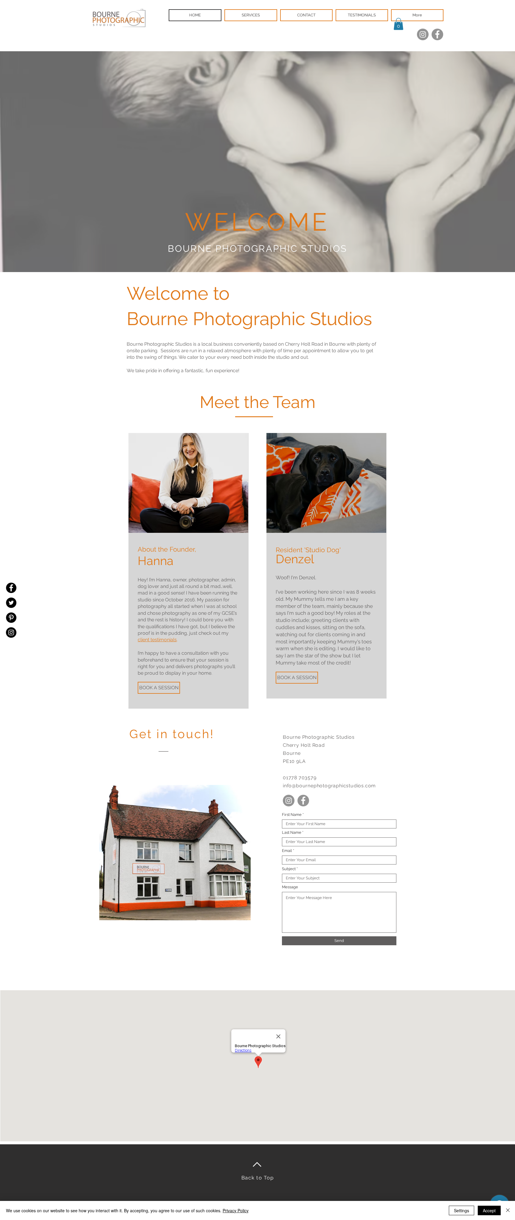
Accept (489, 1210)
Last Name (291, 832)
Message (290, 887)
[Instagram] (423, 34)
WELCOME (257, 221)
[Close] (507, 1210)
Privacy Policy (236, 1210)
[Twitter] (11, 602)
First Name (292, 815)
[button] (398, 24)
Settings (461, 1210)
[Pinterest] (11, 617)
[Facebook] (437, 34)
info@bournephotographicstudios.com (329, 786)
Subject (289, 869)
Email (287, 851)
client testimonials (157, 639)
